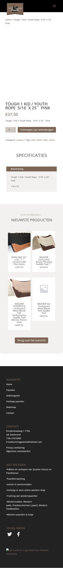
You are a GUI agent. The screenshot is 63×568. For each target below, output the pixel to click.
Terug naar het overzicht (31, 340)
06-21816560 (14, 438)
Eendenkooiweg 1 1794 (18, 431)
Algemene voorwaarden (18, 451)
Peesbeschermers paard (25, 505)
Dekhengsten (13, 395)
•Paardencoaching (15, 478)
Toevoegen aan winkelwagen (37, 129)
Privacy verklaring (15, 447)
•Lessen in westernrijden (19, 484)
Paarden (10, 390)
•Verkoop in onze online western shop (25, 490)
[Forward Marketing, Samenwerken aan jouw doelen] (31, 553)
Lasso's (20, 139)
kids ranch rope (39, 139)
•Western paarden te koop (19, 514)
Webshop (11, 407)
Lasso (52, 139)
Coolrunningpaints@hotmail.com (25, 441)
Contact (10, 412)
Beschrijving (17, 168)
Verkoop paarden (15, 401)
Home (8, 19)
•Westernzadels (14, 501)
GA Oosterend (13, 434)
